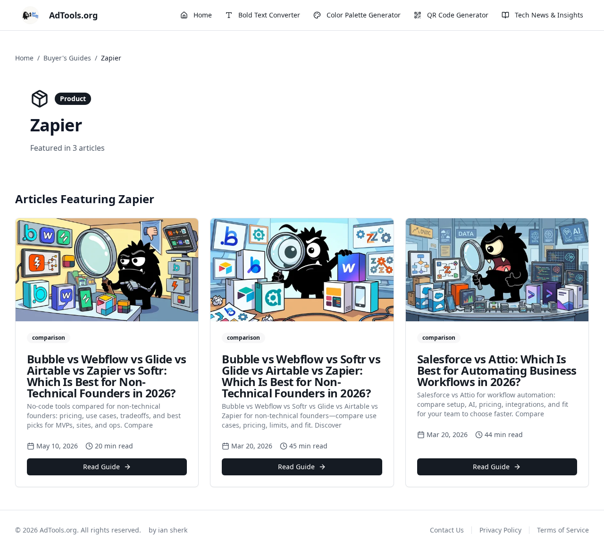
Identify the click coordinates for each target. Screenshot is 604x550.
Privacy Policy (500, 529)
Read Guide (101, 466)
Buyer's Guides (67, 57)
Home (24, 57)
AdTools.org (73, 15)
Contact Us (447, 529)
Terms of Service (563, 529)
